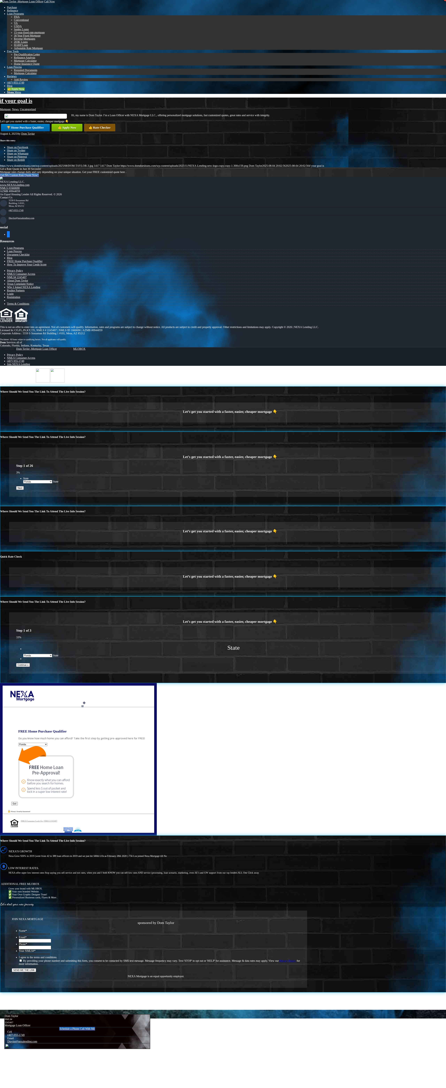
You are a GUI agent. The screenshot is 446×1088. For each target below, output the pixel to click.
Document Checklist (18, 254)
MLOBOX (79, 348)
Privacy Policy (15, 270)
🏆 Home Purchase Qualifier (25, 127)
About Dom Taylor (17, 280)
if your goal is (16, 101)
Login (10, 293)
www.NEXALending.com (14, 184)
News (15, 109)
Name (23, 930)
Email (23, 937)
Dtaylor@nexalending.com (21, 218)
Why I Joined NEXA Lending (23, 287)
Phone (23, 944)
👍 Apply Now (67, 127)
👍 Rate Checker (100, 127)
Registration (13, 297)
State (26, 478)
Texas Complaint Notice (20, 283)
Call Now (49, 1)
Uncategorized (28, 109)
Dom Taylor (28, 133)
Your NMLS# (27, 950)
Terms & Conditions (18, 303)
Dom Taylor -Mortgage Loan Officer (36, 348)
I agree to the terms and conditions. (38, 957)
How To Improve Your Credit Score (27, 264)
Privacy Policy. (287, 960)
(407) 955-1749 (16, 210)
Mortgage (5, 109)
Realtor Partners (16, 290)
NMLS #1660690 (10, 188)
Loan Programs (15, 247)
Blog (9, 257)
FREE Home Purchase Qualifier (25, 261)
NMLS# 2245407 (17, 277)
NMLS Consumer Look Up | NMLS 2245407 (39, 821)
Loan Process (14, 251)
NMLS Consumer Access (21, 273)
